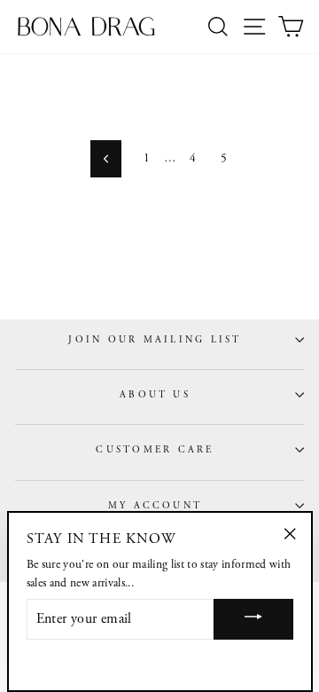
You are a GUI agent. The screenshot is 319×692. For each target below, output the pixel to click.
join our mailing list (154, 340)
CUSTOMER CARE (155, 450)
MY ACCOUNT (155, 505)
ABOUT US (155, 395)
